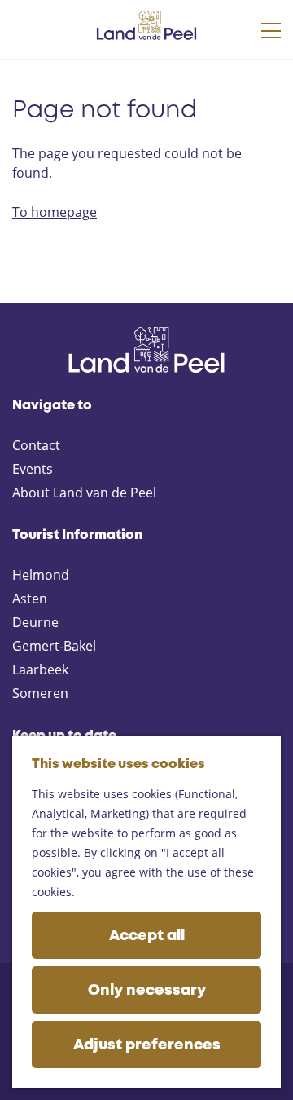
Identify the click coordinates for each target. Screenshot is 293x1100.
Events (32, 469)
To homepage (54, 212)
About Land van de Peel (84, 492)
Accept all (147, 936)
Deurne (35, 622)
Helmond (40, 575)
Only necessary (147, 990)
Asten (29, 598)
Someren (40, 693)
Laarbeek (40, 669)
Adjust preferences (147, 1045)
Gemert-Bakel (54, 646)
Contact (36, 445)
